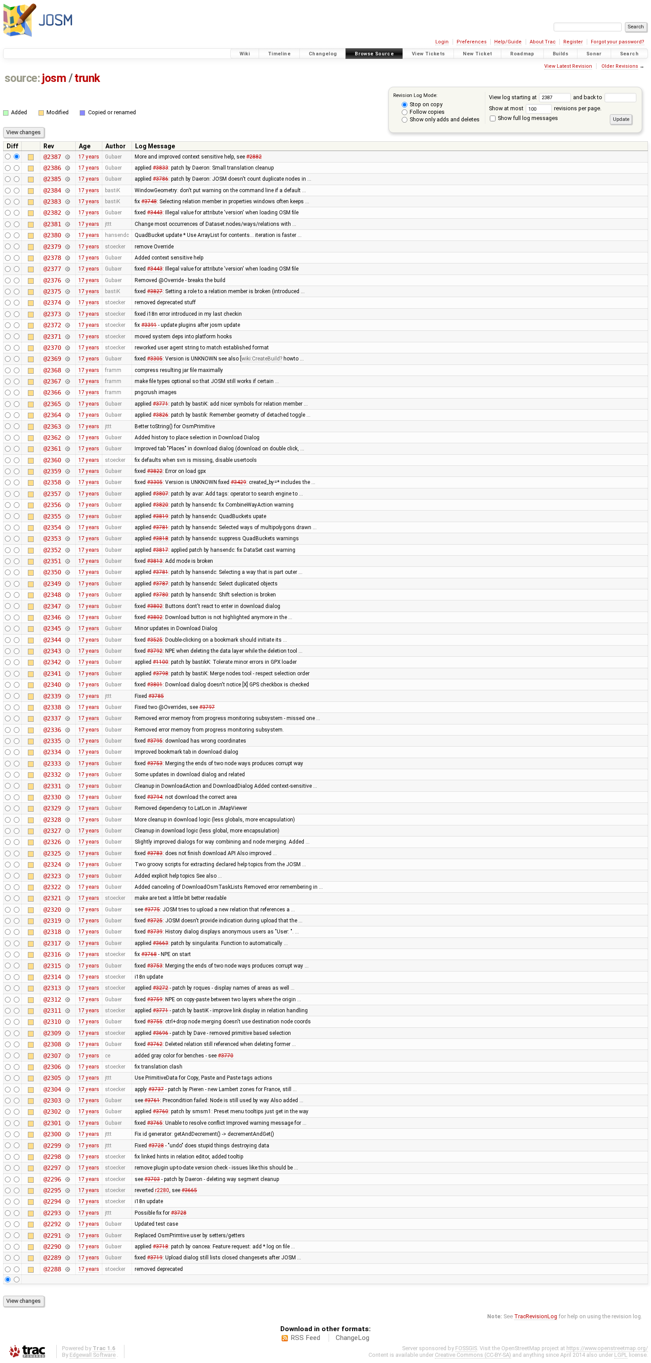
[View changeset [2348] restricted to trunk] (67, 594)
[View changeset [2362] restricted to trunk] (67, 437)
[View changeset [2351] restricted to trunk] (67, 561)
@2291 (52, 1235)
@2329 (52, 808)
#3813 (155, 561)
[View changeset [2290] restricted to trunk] (67, 1246)
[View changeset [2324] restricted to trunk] (67, 864)
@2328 (52, 819)
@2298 (52, 1156)
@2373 (52, 314)
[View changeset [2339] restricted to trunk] (67, 696)
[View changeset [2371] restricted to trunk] (67, 336)
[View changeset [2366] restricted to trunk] (67, 392)
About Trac (543, 42)
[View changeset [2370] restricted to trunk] (67, 347)
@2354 (52, 527)
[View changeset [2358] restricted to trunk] (67, 482)
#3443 (155, 212)
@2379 (52, 246)
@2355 (52, 516)
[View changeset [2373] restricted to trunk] (67, 314)
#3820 (160, 505)
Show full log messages (527, 118)
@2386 (52, 167)
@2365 (52, 403)
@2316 (52, 954)
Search (629, 54)
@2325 (52, 853)
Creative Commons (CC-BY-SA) (473, 1354)
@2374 (52, 302)
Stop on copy (425, 104)
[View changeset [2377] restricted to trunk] (67, 268)
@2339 (52, 696)
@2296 (52, 1179)
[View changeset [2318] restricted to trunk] (67, 931)
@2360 (52, 460)
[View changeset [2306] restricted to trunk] (67, 1066)
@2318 (52, 931)
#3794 (155, 797)
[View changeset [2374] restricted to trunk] (67, 302)
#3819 (160, 516)
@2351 (52, 561)
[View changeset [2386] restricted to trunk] (67, 167)
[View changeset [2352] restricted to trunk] (67, 550)
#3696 (160, 1033)
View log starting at (513, 97)
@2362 (52, 437)
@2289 (52, 1257)
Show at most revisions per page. (545, 108)
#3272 (160, 988)
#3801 (155, 685)
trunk (87, 78)
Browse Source (374, 54)
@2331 (52, 786)
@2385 (52, 178)
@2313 (52, 987)
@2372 (52, 325)
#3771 (160, 404)
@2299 (52, 1145)
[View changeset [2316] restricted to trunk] (67, 954)
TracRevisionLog (535, 1316)
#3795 (155, 741)
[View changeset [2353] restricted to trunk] (67, 538)
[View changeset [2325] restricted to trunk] (67, 853)
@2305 (52, 1077)
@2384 (52, 190)
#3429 (238, 482)
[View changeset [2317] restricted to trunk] (67, 943)
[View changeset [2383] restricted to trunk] (67, 201)
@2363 (52, 426)
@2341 (52, 673)
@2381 (52, 224)
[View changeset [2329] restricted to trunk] (67, 808)
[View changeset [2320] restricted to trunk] (67, 909)
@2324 (52, 864)
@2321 (52, 898)
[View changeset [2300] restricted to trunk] (67, 1134)
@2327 (52, 830)
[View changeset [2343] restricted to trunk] (67, 650)
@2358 (52, 482)
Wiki (245, 54)
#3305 (155, 359)
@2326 (52, 841)
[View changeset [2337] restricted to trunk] (67, 718)
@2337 (52, 718)
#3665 (189, 1190)
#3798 (160, 673)
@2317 (52, 943)
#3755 (155, 1021)
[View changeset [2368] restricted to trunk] (67, 370)
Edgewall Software (93, 1354)
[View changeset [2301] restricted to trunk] (67, 1123)
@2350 (52, 572)
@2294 (52, 1201)
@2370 (52, 347)
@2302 (52, 1111)
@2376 (52, 280)
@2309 (52, 1033)
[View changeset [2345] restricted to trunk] (67, 628)
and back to (588, 97)
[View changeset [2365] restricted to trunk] (67, 403)
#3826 (160, 415)
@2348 (52, 594)
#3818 (160, 538)
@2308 (52, 1044)
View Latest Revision (568, 66)
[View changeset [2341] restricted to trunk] (67, 673)
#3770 (225, 1056)
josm (54, 78)
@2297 (52, 1167)
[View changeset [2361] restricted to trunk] (67, 448)
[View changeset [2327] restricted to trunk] (67, 830)
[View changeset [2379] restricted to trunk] (67, 246)
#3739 (155, 932)
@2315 (52, 965)
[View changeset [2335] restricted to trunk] (67, 740)
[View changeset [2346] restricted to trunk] (67, 617)
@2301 (52, 1123)
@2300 (52, 1134)
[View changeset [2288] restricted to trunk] (67, 1269)
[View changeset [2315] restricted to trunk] (67, 965)
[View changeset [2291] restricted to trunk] (67, 1235)
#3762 (155, 1044)
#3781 (160, 527)
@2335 (52, 740)
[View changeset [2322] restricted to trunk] (67, 887)
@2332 (52, 774)
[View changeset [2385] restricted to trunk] (67, 178)
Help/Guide (508, 42)
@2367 (52, 381)
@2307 (52, 1055)
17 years (88, 157)
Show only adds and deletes (444, 119)
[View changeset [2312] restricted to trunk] (67, 999)
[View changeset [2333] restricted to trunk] (67, 763)
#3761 (152, 1100)
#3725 (155, 921)
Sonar (594, 54)
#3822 (155, 471)
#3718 (160, 1246)
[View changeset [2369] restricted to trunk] (67, 358)
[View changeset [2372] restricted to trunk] (67, 325)
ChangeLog (352, 1338)
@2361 (52, 448)
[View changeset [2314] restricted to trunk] (67, 976)
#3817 (160, 550)
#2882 (254, 157)
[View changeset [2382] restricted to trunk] (67, 212)
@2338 (52, 707)
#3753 (155, 763)
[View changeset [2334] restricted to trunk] (67, 751)
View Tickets (428, 54)
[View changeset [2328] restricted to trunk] (67, 819)
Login (442, 42)
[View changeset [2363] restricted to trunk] (67, 426)
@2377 (52, 268)
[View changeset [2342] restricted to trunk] (67, 662)
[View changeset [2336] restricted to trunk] (67, 729)
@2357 (52, 493)
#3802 (155, 606)
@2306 (52, 1066)
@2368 (52, 370)
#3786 (160, 179)
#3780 (160, 595)
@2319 (52, 920)
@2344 (52, 639)
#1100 (160, 662)
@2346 (52, 617)
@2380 (52, 235)
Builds (560, 54)
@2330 (52, 797)
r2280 (162, 1190)
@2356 (52, 504)
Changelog (323, 54)
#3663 (160, 943)
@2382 (52, 212)
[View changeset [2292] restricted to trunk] (67, 1223)
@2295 (52, 1190)
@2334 (52, 751)
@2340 (52, 684)
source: (22, 78)
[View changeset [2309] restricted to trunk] (67, 1033)
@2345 (52, 628)
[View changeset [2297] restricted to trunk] (67, 1167)
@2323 (52, 875)
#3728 (156, 1145)
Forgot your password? (617, 42)
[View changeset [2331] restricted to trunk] (67, 786)
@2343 (52, 650)
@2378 (52, 257)
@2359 (52, 471)
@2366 (52, 392)
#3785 (156, 696)
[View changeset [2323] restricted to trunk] (67, 875)
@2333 (52, 763)
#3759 (155, 999)
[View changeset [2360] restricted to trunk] (67, 460)
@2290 (52, 1246)
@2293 (52, 1212)
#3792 (155, 651)
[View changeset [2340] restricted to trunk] (67, 684)
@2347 (52, 606)
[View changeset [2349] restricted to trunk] (67, 583)
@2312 (52, 999)
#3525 (155, 640)
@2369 (52, 358)
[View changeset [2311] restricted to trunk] (67, 1010)
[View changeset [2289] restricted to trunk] (67, 1257)
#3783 (155, 853)
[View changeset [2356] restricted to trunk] (67, 504)
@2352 (52, 550)
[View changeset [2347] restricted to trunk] (67, 606)
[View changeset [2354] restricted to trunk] (67, 527)
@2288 (52, 1269)
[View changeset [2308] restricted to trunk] (67, 1044)
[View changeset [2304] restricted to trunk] (67, 1089)
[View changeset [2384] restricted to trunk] (67, 190)
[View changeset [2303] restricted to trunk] (67, 1100)
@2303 (52, 1100)
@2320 (52, 909)
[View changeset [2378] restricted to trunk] (67, 257)
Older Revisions (619, 66)
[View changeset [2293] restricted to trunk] (67, 1212)
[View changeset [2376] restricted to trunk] (67, 280)
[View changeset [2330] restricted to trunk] (67, 797)
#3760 (160, 1111)
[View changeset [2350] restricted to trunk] (67, 572)
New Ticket (477, 54)
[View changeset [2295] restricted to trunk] (67, 1190)
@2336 (52, 729)
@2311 (52, 1010)
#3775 (152, 909)
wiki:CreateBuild (260, 359)
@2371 (52, 336)
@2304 (52, 1089)
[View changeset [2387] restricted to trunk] (67, 156)
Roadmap (522, 54)
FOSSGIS (466, 1348)
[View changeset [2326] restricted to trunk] (67, 841)
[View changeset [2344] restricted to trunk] (67, 639)
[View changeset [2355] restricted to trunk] (67, 516)
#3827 (155, 291)
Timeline (279, 54)
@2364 (52, 414)
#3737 (156, 1089)
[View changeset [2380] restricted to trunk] (67, 235)
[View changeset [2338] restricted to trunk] (67, 707)
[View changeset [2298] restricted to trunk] (67, 1156)
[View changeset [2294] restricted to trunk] (67, 1201)
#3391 (149, 325)
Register (573, 42)
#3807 (160, 494)
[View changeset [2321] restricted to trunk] (67, 898)
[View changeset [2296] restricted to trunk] (67, 1179)
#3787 (160, 584)
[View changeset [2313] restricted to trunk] (67, 987)
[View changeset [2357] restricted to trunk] (67, 493)
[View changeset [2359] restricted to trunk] (67, 471)
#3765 (155, 1123)
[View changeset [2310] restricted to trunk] (67, 1021)
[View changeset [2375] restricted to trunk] (67, 291)
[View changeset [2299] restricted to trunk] (67, 1145)
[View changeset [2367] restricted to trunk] (67, 381)
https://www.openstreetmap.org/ (607, 1348)
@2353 (52, 538)
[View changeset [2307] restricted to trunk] (67, 1055)
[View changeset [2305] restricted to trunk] (67, 1077)
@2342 (52, 662)
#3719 (155, 1258)
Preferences (472, 42)
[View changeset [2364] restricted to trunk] (67, 414)
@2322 (52, 887)
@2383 (52, 201)
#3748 (149, 201)
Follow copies (426, 111)
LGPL (621, 1354)
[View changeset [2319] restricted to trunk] (67, 920)
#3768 (149, 954)
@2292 (52, 1223)
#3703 (152, 1179)
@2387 (52, 156)
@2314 (52, 976)
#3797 (207, 707)
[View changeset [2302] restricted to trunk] (67, 1111)
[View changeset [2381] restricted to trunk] (67, 224)
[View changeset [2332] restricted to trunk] (67, 774)
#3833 (160, 168)
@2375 (52, 291)
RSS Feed (305, 1338)
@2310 (52, 1021)
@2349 (52, 583)
